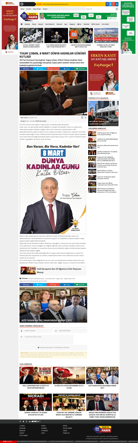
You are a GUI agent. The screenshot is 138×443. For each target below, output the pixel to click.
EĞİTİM (65, 426)
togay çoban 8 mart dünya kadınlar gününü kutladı (33, 281)
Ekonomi (59, 24)
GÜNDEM (44, 428)
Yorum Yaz (81, 69)
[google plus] (113, 4)
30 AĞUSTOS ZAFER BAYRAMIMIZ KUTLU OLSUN (40, 441)
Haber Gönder (37, 9)
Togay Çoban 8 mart (69, 279)
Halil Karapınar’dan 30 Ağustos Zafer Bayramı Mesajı (60, 6)
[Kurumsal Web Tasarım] (36, 421)
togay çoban (59, 279)
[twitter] (110, 4)
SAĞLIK (65, 431)
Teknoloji (86, 24)
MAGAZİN (22, 431)
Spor (65, 24)
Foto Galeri (105, 24)
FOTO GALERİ (23, 435)
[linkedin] (117, 4)
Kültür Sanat (95, 24)
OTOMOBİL (44, 431)
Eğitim (79, 24)
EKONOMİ (22, 428)
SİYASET (21, 433)
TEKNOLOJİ (66, 433)
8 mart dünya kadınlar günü (36, 279)
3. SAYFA (22, 426)
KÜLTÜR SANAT (67, 428)
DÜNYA (43, 426)
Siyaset (40, 24)
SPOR (43, 433)
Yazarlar (28, 9)
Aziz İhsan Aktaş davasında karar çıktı (65, 441)
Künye (22, 9)
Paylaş (27, 69)
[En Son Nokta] (29, 16)
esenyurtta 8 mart (50, 279)
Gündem (27, 24)
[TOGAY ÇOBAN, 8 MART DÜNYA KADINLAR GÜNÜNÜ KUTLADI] (53, 114)
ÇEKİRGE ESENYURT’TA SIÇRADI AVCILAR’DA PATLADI (92, 441)
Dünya (34, 24)
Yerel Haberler (50, 24)
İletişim (45, 9)
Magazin (72, 24)
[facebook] (107, 4)
